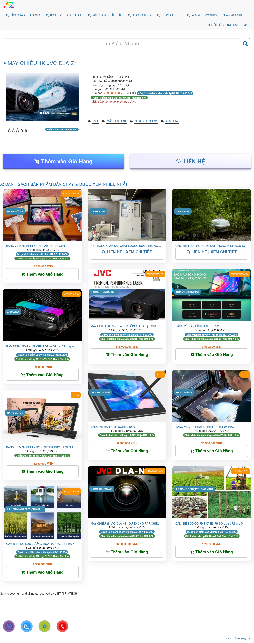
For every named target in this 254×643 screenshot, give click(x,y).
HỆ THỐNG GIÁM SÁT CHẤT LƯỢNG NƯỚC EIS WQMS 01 (128, 246)
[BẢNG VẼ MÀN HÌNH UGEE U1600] (211, 271)
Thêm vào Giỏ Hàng (67, 161)
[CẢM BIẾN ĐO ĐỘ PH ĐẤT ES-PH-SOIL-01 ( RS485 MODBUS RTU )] (211, 468)
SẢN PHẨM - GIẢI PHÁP (106, 15)
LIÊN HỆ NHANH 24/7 (224, 25)
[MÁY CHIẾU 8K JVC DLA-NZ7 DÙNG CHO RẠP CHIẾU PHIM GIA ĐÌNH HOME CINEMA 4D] (127, 468)
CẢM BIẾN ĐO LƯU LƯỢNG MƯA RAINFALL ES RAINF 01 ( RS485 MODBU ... (56, 544)
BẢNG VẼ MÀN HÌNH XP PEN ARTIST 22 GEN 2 (36, 246)
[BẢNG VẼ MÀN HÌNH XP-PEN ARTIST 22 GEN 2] (42, 191)
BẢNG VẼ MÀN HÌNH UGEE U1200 (113, 427)
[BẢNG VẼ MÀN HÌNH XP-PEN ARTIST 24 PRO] (211, 371)
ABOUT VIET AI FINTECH (65, 15)
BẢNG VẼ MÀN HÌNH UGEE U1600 (197, 326)
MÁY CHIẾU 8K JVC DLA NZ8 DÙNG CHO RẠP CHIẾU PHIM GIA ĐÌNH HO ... (140, 326)
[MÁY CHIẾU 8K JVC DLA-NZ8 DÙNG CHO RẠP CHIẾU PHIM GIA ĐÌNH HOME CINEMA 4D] (127, 271)
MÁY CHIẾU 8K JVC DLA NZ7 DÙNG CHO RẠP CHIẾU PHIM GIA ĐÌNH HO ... (140, 523)
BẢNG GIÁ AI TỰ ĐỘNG (24, 15)
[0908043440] (27, 626)
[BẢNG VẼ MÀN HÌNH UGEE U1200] (127, 371)
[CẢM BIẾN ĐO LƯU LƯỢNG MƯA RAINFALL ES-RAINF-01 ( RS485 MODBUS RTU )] (42, 488)
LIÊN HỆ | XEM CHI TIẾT (129, 252)
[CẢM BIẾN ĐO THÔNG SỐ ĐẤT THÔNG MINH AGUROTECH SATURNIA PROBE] (211, 191)
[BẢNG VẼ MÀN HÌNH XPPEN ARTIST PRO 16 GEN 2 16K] (42, 392)
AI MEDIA (172, 121)
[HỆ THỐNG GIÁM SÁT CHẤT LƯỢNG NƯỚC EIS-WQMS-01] (127, 191)
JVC (95, 121)
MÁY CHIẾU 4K (116, 121)
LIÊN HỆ (194, 161)
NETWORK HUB (170, 15)
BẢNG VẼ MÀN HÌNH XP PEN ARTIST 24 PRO (204, 427)
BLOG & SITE (140, 15)
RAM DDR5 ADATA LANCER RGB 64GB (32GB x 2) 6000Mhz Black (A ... (52, 346)
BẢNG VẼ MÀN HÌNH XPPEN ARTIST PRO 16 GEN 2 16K (42, 447)
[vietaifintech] (44, 626)
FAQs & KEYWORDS (203, 15)
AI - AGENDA (233, 15)
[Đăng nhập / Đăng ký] (245, 25)
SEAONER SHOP (146, 121)
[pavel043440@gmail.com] (9, 626)
